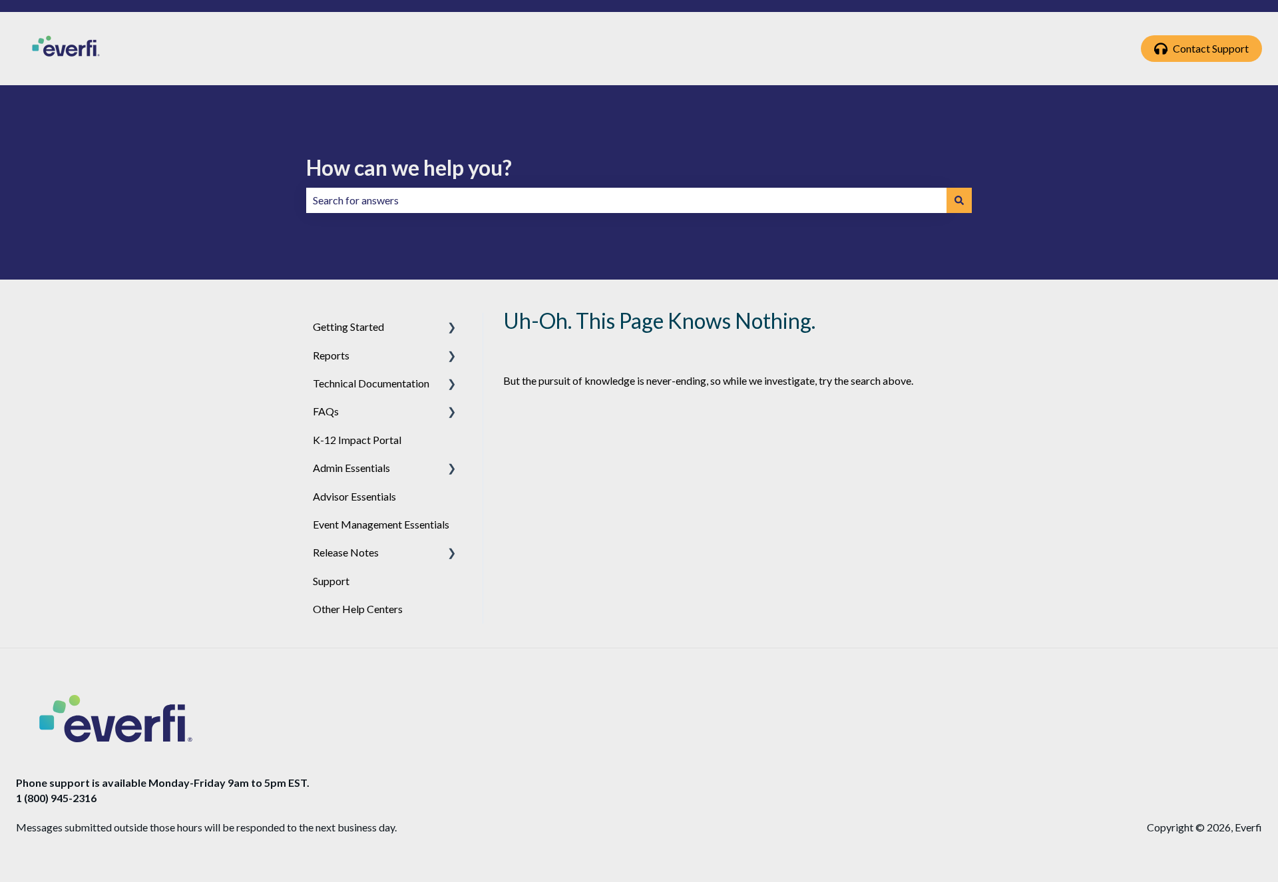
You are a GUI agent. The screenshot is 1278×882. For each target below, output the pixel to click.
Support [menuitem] (331, 580)
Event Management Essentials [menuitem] (381, 524)
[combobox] (626, 200)
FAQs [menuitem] (326, 411)
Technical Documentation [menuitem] (371, 383)
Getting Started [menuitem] (348, 326)
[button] (452, 327)
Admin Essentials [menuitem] (351, 467)
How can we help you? (409, 167)
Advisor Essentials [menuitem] (354, 496)
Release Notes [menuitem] (346, 552)
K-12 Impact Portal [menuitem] (357, 439)
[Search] (959, 200)
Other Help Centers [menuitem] (358, 608)
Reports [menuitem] (331, 355)
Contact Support (1211, 48)
